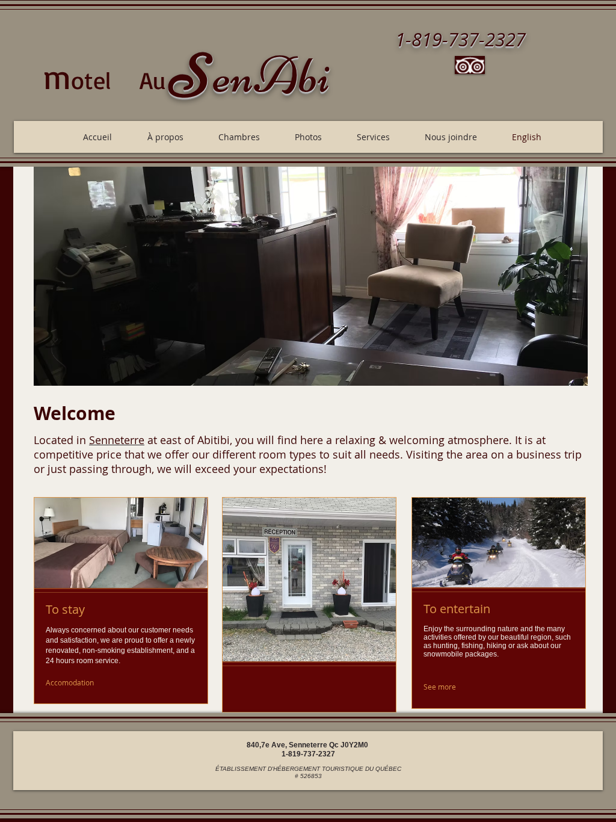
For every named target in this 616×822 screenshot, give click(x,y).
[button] (311, 276)
